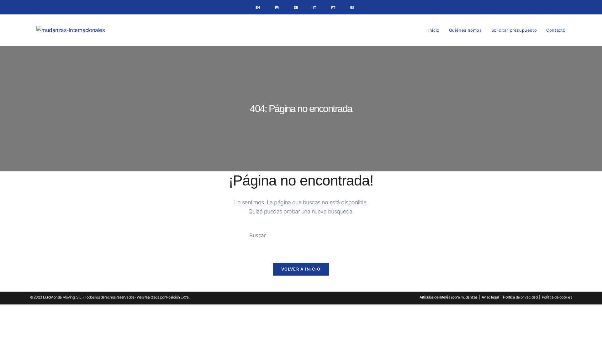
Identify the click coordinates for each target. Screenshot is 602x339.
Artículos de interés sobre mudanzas (449, 297)
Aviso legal (490, 297)
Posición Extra (177, 297)
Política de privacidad (520, 297)
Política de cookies (557, 297)
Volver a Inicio (301, 269)
